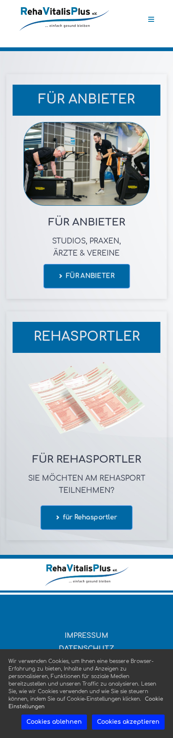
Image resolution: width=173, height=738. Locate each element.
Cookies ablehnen (54, 722)
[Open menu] (151, 19)
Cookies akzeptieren (128, 722)
